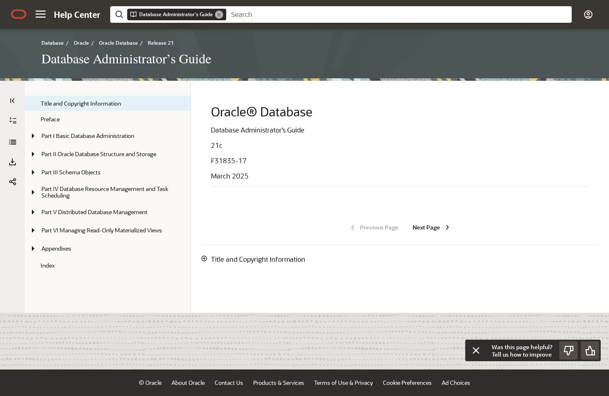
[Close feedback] (476, 350)
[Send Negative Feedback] (568, 350)
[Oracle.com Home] (18, 14)
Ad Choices (456, 382)
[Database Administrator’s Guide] (12, 142)
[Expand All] (13, 120)
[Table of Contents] (12, 100)
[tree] (108, 184)
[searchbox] (399, 14)
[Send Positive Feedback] (590, 350)
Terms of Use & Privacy (343, 382)
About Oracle (188, 382)
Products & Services (278, 382)
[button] (40, 14)
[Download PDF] (12, 162)
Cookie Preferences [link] (407, 382)
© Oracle (150, 382)
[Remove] (219, 14)
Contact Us (229, 382)
